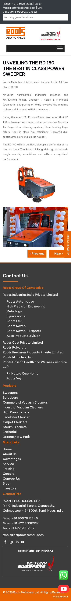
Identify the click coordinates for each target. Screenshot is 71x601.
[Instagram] (11, 541)
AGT (66, 597)
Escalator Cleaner (16, 417)
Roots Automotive (20, 301)
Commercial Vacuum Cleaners (25, 402)
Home (7, 449)
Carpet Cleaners (15, 422)
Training (8, 469)
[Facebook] (5, 541)
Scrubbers (10, 397)
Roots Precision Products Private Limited (33, 352)
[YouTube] (22, 541)
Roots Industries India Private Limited (30, 295)
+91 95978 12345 (22, 3)
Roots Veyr (15, 378)
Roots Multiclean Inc (18, 357)
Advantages (12, 459)
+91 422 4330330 (25, 523)
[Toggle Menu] (60, 48)
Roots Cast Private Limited (23, 342)
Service (8, 464)
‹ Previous (37, 253)
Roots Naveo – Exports (24, 331)
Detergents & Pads (16, 437)
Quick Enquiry (68, 244)
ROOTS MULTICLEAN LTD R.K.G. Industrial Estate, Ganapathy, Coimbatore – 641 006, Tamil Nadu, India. (33, 505)
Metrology (14, 311)
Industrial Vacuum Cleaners (23, 407)
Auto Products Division (23, 336)
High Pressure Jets (16, 412)
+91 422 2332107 (21, 528)
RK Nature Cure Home (22, 373)
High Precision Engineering (26, 306)
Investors (9, 488)
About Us (9, 454)
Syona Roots (16, 316)
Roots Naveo (16, 326)
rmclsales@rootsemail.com (19, 7)
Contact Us (11, 478)
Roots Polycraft (14, 347)
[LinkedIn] (17, 541)
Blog (6, 483)
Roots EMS (14, 321)
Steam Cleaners (15, 427)
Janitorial (10, 432)
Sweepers (10, 393)
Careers (8, 474)
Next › (58, 253)
